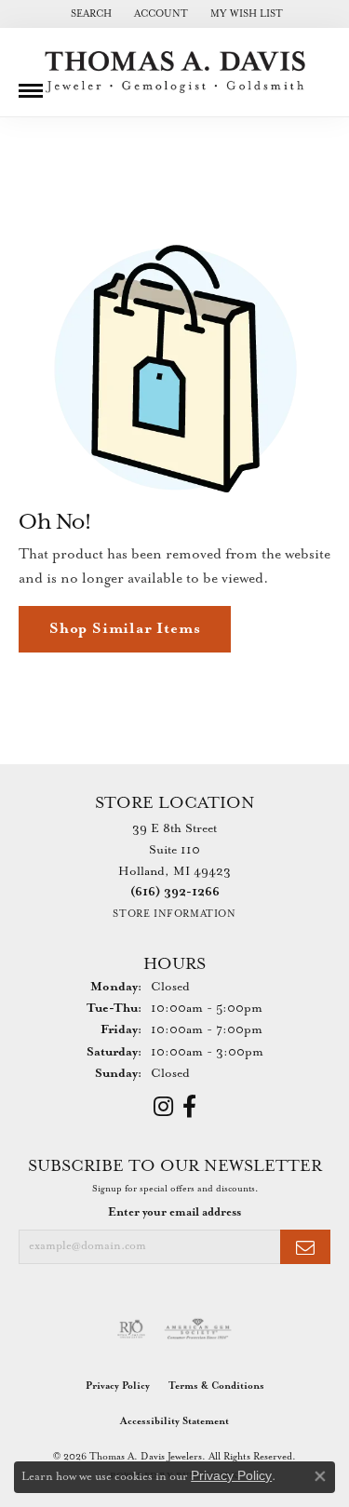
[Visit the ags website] (198, 1329)
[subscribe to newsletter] (305, 1247)
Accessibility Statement (174, 1421)
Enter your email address (174, 1212)
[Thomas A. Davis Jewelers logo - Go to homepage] (175, 72)
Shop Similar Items (124, 629)
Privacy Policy (118, 1386)
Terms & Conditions (216, 1386)
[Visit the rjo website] (131, 1329)
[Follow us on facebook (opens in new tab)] (189, 1107)
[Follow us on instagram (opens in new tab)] (163, 1107)
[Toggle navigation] (30, 83)
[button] (89, 14)
